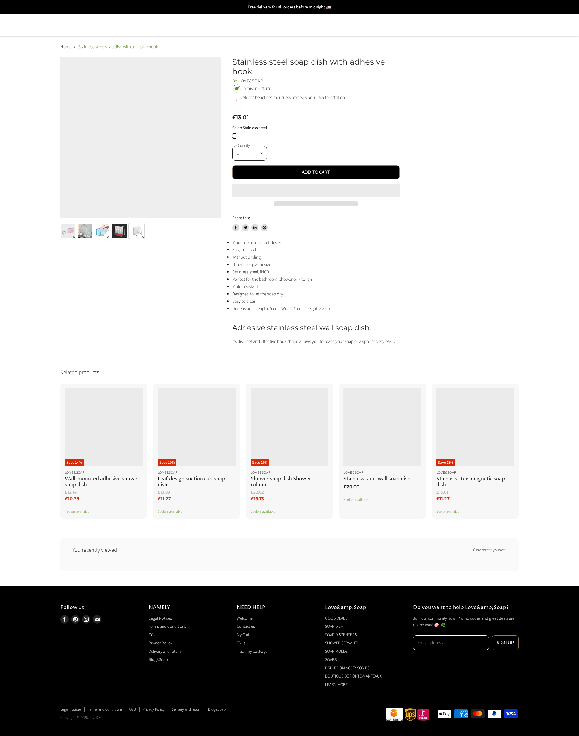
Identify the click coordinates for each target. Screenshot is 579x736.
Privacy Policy (160, 643)
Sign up (505, 642)
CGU (153, 635)
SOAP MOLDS (284, 17)
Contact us (246, 627)
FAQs (241, 643)
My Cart (243, 635)
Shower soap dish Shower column (281, 482)
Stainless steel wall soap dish (376, 479)
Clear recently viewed (490, 550)
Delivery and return (165, 652)
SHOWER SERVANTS (230, 17)
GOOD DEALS (77, 17)
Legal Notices (160, 618)
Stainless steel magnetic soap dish (470, 482)
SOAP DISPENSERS (170, 17)
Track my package (252, 652)
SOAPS (322, 17)
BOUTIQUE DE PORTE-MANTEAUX (464, 17)
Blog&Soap (158, 660)
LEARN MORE (77, 34)
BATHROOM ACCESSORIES (377, 17)
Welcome (245, 618)
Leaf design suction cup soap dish (191, 482)
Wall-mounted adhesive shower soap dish (102, 482)
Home (65, 46)
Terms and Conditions (167, 627)
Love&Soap (250, 81)
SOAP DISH (121, 17)
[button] (316, 190)
